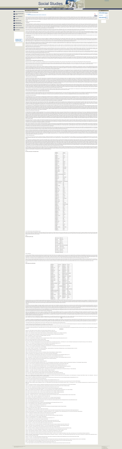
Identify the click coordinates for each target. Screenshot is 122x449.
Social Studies (51, 3)
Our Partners (17, 29)
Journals (27, 10)
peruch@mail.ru (103, 448)
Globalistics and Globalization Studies (18, 23)
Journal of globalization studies (19, 14)
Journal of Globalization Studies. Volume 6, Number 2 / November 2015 (37, 14)
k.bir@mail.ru (106, 448)
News (100, 10)
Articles (30, 10)
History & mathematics (18, 16)
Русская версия (107, 0)
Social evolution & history (19, 11)
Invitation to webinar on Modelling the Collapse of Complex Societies (103, 17)
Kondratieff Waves (18, 20)
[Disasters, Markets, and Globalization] (95, 14)
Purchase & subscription (19, 27)
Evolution (16, 18)
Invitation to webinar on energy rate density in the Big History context (103, 12)
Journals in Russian (18, 25)
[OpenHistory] (18, 44)
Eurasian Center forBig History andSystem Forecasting (19, 40)
